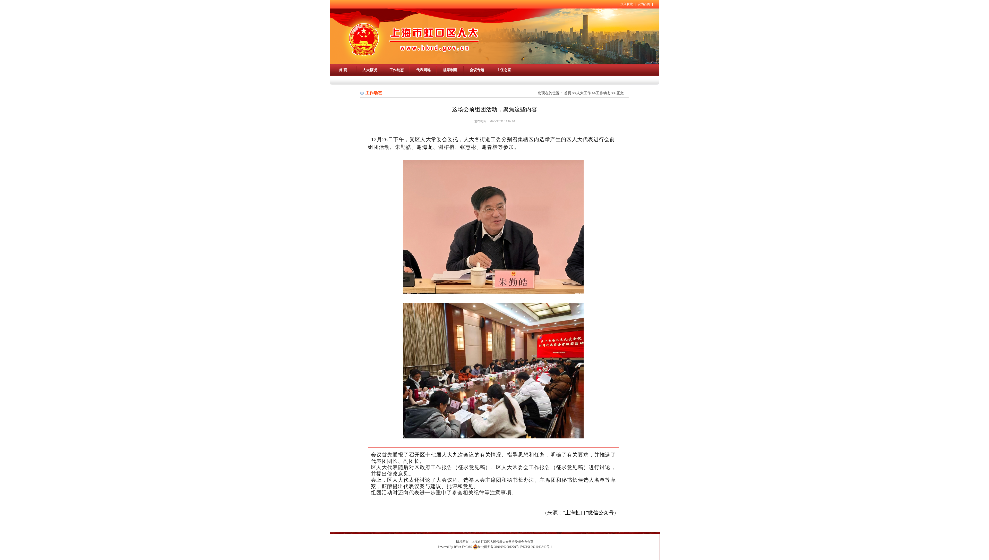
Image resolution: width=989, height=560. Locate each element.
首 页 (343, 70)
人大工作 (583, 93)
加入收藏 (626, 4)
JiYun (457, 547)
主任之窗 (504, 70)
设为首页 (644, 4)
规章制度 (450, 70)
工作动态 (396, 70)
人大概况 (370, 70)
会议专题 (477, 70)
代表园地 (423, 70)
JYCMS (467, 547)
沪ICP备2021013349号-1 (536, 547)
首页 (567, 93)
